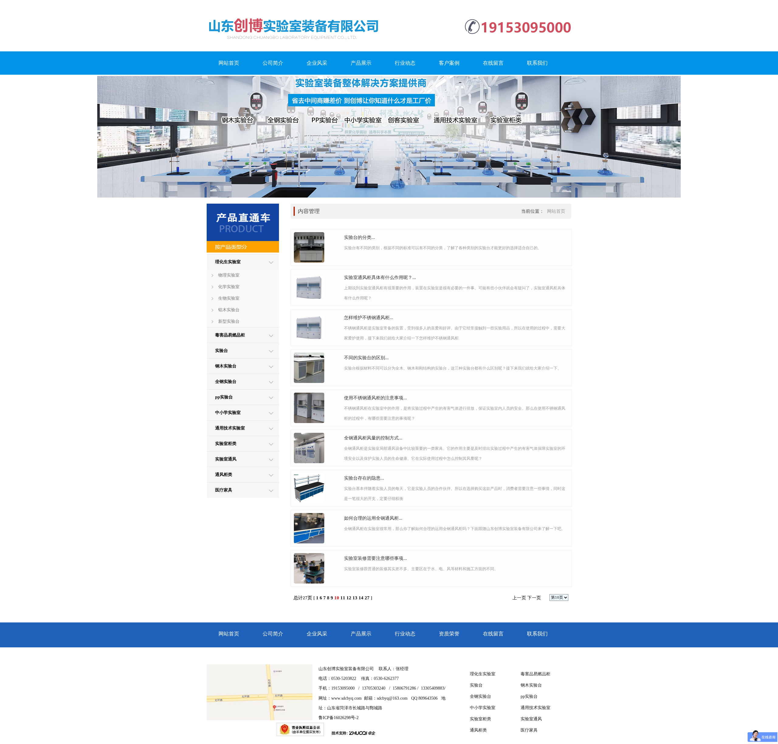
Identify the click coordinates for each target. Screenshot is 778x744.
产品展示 (361, 63)
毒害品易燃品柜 (230, 335)
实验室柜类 (225, 443)
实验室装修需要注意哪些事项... (375, 558)
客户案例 (449, 63)
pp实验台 (224, 397)
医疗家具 (223, 490)
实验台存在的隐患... (364, 478)
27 (367, 597)
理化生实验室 (228, 262)
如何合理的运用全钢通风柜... (373, 518)
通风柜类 (223, 474)
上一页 (519, 597)
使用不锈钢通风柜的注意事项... (375, 397)
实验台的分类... (359, 237)
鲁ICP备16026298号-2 (338, 717)
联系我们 (537, 63)
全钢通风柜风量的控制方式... (373, 438)
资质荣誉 (449, 634)
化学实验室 (228, 286)
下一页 (534, 597)
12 (348, 597)
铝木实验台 (228, 310)
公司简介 (273, 63)
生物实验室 (228, 298)
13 (355, 597)
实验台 (221, 350)
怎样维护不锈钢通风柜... (368, 317)
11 (342, 597)
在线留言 (493, 63)
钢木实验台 (225, 366)
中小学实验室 (228, 412)
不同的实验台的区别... (366, 357)
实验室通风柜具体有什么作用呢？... (380, 277)
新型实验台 (228, 321)
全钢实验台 (225, 381)
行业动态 (405, 63)
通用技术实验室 (230, 428)
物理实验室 (228, 275)
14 (361, 597)
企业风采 (317, 63)
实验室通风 (225, 459)
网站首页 (229, 63)
